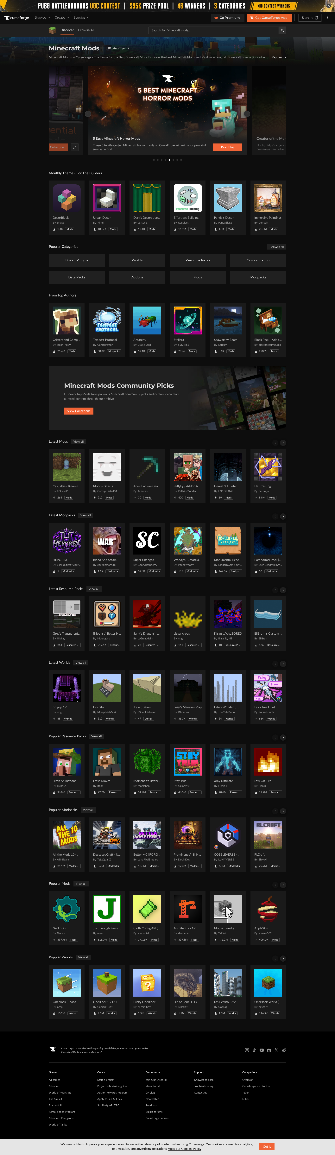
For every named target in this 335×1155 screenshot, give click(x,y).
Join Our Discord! (156, 1080)
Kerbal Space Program (62, 1112)
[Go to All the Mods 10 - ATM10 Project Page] (67, 844)
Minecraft (54, 1086)
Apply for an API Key (109, 1099)
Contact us (200, 1092)
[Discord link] (269, 1050)
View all (78, 441)
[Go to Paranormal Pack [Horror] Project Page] (268, 550)
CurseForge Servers (157, 1118)
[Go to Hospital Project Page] (107, 697)
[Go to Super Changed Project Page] (147, 550)
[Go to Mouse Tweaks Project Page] (228, 918)
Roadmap (151, 1105)
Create (60, 17)
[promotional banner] (167, 6)
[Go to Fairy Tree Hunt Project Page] (268, 697)
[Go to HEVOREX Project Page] (67, 550)
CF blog (150, 1092)
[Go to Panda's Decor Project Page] (228, 208)
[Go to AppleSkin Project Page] (268, 918)
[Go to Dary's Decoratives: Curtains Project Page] (147, 208)
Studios (79, 17)
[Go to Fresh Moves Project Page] (107, 771)
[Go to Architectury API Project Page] (187, 918)
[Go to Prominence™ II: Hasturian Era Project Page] (187, 844)
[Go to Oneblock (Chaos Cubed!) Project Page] (67, 992)
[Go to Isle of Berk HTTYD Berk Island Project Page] (187, 992)
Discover (67, 30)
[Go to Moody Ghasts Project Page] (107, 476)
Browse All (86, 30)
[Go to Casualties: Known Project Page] (67, 476)
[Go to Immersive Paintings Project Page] (268, 208)
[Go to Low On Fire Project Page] (268, 771)
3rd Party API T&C (108, 1105)
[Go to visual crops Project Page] (187, 623)
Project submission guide (112, 1086)
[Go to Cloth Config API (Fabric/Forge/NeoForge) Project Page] (147, 918)
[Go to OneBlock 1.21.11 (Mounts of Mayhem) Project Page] (107, 992)
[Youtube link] (261, 1050)
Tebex (245, 1092)
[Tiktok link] (254, 1050)
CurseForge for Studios (256, 1086)
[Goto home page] (17, 18)
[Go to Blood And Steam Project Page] (107, 550)
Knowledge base (203, 1080)
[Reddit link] (283, 1050)
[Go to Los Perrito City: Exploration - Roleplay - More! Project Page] (228, 992)
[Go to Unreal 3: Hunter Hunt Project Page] (228, 476)
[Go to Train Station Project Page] (147, 697)
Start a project (105, 1080)
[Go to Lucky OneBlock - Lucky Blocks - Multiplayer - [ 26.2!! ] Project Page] (147, 992)
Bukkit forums (154, 1112)
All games (54, 1080)
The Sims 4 (55, 1099)
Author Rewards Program (112, 1092)
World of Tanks (58, 1124)
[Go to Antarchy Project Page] (147, 330)
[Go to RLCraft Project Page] (268, 844)
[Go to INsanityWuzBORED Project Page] (228, 623)
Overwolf (247, 1080)
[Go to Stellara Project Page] (187, 330)
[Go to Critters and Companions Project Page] (67, 330)
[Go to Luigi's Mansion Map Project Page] (187, 697)
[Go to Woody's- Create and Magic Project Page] (187, 550)
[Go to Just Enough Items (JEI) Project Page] (107, 918)
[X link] (276, 1050)
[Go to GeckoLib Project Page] (67, 918)
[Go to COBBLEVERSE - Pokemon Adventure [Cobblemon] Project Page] (228, 844)
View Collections (78, 411)
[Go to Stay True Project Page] (187, 771)
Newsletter (152, 1099)
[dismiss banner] (328, 5)
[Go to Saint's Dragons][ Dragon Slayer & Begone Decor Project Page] (147, 623)
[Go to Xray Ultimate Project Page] (228, 771)
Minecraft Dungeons (61, 1118)
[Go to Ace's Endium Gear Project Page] (147, 476)
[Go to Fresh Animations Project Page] (67, 771)
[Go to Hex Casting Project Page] (268, 476)
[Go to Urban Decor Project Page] (107, 208)
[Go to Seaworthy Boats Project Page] (228, 330)
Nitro (245, 1099)
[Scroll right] (283, 443)
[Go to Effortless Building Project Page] (187, 208)
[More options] (327, 18)
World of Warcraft (60, 1092)
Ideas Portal (153, 1086)
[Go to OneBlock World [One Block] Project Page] (268, 992)
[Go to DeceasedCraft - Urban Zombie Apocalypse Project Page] (107, 844)
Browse (40, 17)
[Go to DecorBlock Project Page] (67, 208)
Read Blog (227, 147)
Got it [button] (267, 1146)
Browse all (277, 247)
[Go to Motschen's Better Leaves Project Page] (147, 771)
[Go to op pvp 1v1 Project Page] (67, 697)
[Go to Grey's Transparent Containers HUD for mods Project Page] (67, 623)
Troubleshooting (203, 1086)
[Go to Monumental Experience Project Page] (228, 550)
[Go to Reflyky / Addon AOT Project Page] (187, 476)
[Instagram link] (247, 1050)
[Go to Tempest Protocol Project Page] (107, 330)
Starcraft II (55, 1105)
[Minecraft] (53, 30)
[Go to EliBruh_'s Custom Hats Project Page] (268, 623)
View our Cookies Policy (184, 1148)
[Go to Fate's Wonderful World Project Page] (228, 697)
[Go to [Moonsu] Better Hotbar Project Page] (107, 623)
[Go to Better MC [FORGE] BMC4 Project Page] (147, 844)
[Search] (282, 30)
